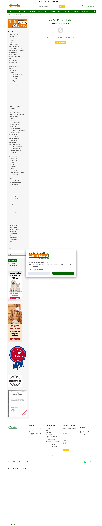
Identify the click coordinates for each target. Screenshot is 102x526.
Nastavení (38, 273)
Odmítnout (35, 266)
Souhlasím (63, 273)
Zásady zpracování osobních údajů (36, 269)
